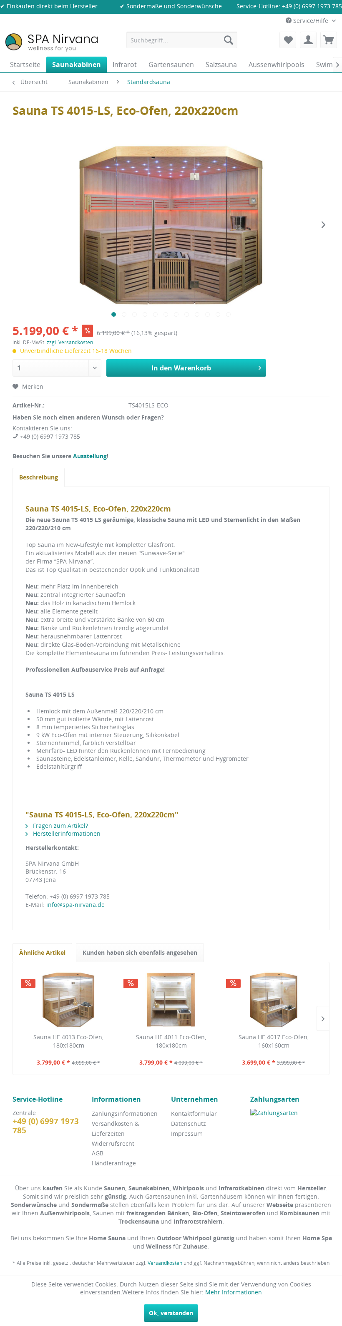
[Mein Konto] (308, 40)
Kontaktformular (194, 1113)
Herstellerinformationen (66, 833)
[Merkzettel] (287, 40)
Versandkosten (165, 1262)
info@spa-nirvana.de (75, 905)
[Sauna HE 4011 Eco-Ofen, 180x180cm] (171, 1000)
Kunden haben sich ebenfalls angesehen (140, 952)
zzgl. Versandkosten (70, 342)
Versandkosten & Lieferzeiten (115, 1128)
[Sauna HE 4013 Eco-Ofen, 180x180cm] (68, 1000)
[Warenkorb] (328, 40)
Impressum (187, 1133)
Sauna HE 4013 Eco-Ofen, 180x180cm (68, 1041)
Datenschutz (188, 1123)
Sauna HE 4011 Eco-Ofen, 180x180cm (171, 1041)
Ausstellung (90, 456)
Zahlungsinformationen (125, 1113)
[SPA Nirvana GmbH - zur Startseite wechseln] (51, 42)
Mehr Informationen (233, 1292)
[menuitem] (182, 40)
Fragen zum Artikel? (59, 825)
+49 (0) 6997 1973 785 (312, 6)
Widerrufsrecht (113, 1143)
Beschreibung (38, 477)
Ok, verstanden (171, 1313)
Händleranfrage (114, 1163)
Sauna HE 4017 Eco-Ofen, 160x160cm (274, 1041)
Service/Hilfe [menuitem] (311, 21)
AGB (97, 1153)
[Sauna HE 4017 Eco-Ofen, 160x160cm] (273, 1000)
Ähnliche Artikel (42, 952)
